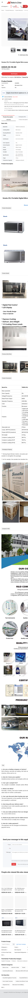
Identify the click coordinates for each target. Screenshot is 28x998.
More (2, 987)
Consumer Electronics (9, 10)
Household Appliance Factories (9, 977)
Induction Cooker (15, 967)
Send (14, 864)
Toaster (23, 967)
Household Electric (23, 977)
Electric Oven (5, 967)
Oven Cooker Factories (8, 981)
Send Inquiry (14, 73)
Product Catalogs (22, 944)
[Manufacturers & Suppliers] (14, 2)
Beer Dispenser (18, 949)
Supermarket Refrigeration (20, 952)
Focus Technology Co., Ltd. (18, 992)
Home (2, 10)
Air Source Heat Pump (6, 952)
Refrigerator (4, 947)
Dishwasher (4, 949)
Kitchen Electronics (19, 10)
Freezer (16, 947)
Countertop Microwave (8, 971)
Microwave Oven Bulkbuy (18, 984)
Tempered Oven (6, 984)
